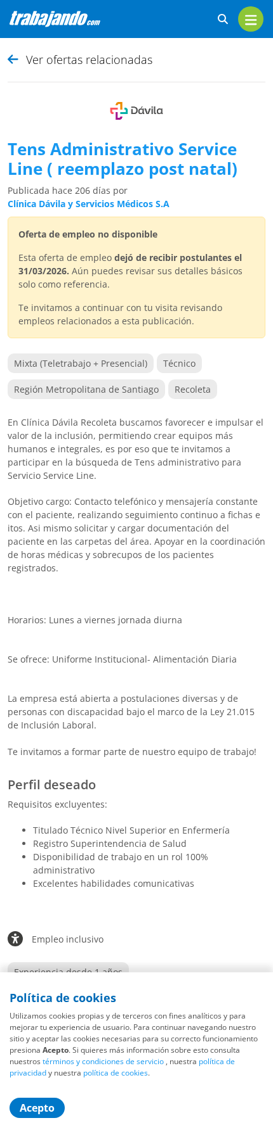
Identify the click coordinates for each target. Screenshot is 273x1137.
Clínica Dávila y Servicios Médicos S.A (89, 204)
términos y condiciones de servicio (103, 1061)
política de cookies (115, 1072)
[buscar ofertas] (223, 19)
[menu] (250, 19)
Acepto (37, 1108)
